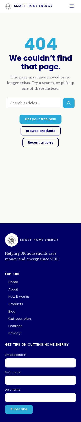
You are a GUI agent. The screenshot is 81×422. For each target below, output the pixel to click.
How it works (18, 296)
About (13, 289)
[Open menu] (71, 6)
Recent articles (40, 142)
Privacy (14, 333)
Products (15, 304)
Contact (15, 326)
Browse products (40, 130)
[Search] (69, 103)
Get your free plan (40, 119)
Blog (11, 311)
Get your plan (19, 318)
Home (13, 282)
